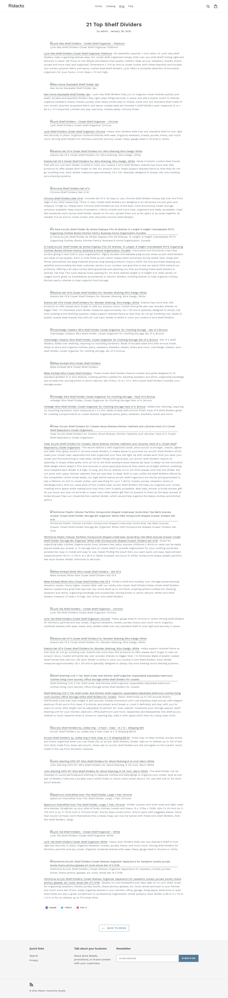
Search (33, 955)
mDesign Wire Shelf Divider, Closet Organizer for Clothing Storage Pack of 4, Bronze (94, 406)
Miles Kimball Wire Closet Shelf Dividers (68, 373)
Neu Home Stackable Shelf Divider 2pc (67, 94)
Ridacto (41, 991)
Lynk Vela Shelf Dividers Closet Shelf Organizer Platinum (78, 53)
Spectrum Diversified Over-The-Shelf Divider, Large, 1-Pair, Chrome (84, 804)
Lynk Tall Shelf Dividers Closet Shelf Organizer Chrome (77, 618)
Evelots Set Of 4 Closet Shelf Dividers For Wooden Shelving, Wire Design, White (91, 648)
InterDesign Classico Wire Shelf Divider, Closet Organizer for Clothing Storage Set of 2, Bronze (101, 339)
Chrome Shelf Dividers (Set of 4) (63, 198)
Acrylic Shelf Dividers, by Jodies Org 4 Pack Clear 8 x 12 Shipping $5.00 (87, 737)
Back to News (116, 928)
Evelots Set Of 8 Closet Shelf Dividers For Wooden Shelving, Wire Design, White (91, 302)
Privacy (33, 960)
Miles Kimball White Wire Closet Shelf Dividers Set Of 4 (77, 581)
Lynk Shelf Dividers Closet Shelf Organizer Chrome (74, 131)
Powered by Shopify (55, 991)
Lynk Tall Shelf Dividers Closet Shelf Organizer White (75, 841)
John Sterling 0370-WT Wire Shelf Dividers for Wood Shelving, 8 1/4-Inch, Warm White (96, 771)
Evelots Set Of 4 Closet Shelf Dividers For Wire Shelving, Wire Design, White (89, 161)
